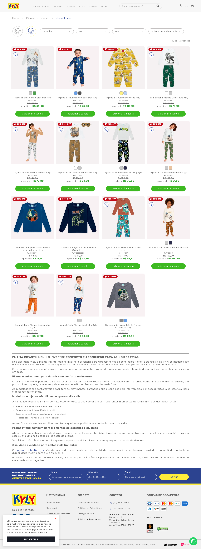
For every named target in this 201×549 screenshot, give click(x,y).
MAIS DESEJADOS (41, 6)
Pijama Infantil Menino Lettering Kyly (123, 172)
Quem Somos (53, 503)
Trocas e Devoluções (88, 503)
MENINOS (70, 6)
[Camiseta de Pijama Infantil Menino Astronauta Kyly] (123, 295)
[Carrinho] (192, 6)
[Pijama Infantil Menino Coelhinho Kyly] (77, 295)
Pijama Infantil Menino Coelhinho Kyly (78, 325)
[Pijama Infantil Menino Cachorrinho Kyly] (32, 295)
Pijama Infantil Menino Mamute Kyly (168, 172)
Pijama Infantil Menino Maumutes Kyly (168, 247)
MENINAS (58, 6)
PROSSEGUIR (31, 539)
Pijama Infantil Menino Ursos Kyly (123, 98)
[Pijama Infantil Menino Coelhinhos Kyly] (77, 67)
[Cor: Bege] (170, 168)
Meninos (45, 18)
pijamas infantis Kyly (30, 450)
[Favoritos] (186, 6)
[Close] (55, 518)
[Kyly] (13, 6)
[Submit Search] (158, 6)
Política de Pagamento (89, 519)
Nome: (54, 472)
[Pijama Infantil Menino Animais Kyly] (32, 142)
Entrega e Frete (86, 514)
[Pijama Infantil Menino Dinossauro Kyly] (168, 67)
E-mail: (128, 472)
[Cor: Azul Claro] (125, 93)
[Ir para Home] (24, 500)
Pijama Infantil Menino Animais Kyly (32, 172)
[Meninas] (17, 31)
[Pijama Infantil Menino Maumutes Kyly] (168, 217)
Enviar (174, 476)
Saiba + (43, 532)
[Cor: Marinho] (125, 168)
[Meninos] (31, 31)
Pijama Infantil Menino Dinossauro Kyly (168, 98)
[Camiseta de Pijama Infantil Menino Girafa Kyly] (77, 217)
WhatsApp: (94, 472)
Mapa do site (52, 508)
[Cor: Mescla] (121, 320)
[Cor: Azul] (76, 93)
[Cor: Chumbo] (80, 93)
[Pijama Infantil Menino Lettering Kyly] (123, 142)
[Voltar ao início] (16, 18)
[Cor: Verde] (34, 93)
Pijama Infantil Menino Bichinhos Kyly (32, 98)
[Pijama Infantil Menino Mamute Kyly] (168, 142)
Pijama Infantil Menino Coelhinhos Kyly (77, 98)
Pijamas (30, 18)
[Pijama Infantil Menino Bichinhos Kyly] (32, 67)
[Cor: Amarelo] (121, 93)
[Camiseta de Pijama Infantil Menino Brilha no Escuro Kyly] (32, 217)
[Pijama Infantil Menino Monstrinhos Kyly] (123, 217)
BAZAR (103, 6)
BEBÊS (81, 6)
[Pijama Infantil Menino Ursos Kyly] (123, 67)
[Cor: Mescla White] (30, 93)
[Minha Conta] (181, 6)
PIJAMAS (92, 6)
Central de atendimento (58, 514)
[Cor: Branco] (166, 93)
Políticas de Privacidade (90, 508)
